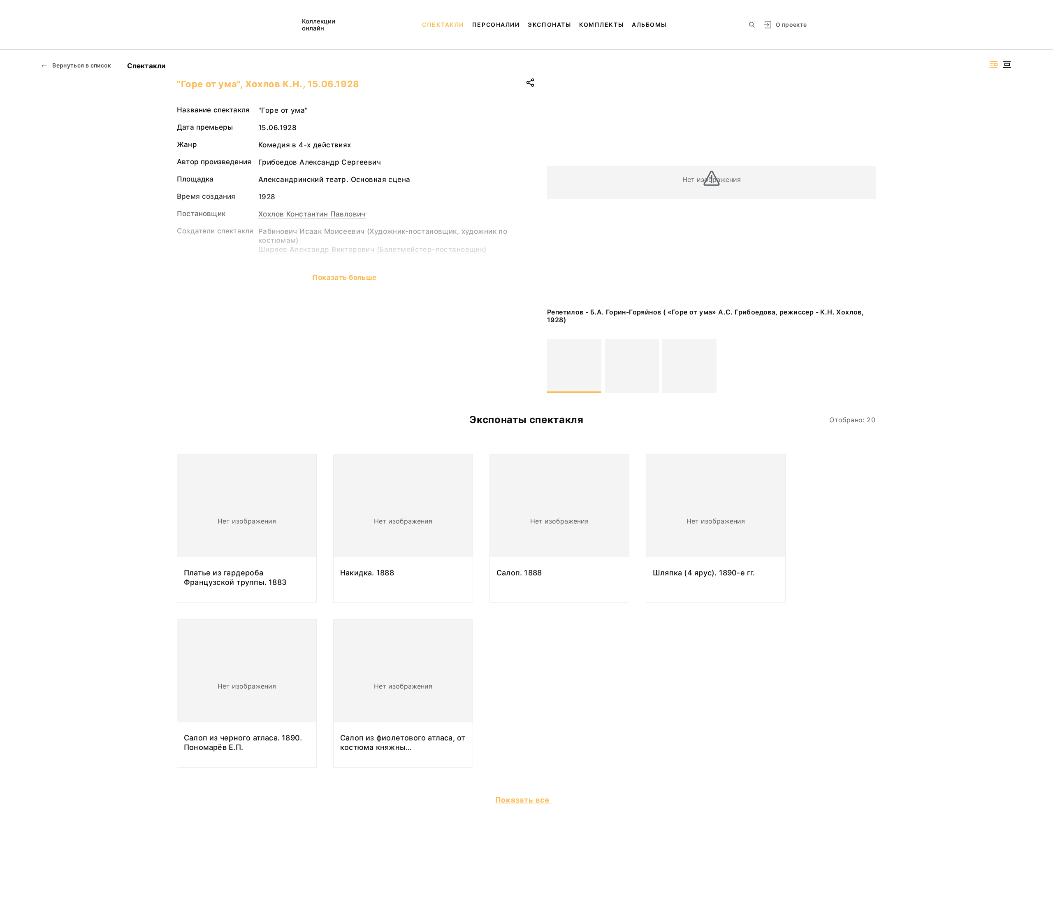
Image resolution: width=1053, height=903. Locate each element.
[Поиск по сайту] (752, 24)
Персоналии (496, 24)
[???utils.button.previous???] (557, 366)
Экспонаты (549, 24)
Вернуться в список (81, 65)
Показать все (523, 800)
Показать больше (344, 277)
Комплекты (601, 24)
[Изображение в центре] (1007, 64)
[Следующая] (866, 366)
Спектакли (443, 24)
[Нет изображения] (574, 366)
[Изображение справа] (993, 64)
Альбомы (649, 24)
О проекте (791, 24)
